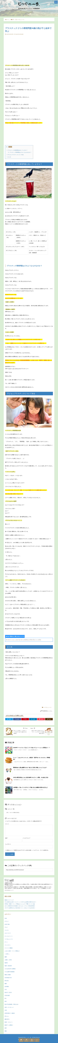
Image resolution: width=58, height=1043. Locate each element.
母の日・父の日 (8, 992)
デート (6, 942)
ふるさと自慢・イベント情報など (12, 951)
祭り (6, 998)
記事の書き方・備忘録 (10, 1013)
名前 (6, 838)
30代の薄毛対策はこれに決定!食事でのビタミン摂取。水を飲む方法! (30, 777)
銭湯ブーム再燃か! (9, 1025)
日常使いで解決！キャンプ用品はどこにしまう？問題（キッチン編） (20, 903)
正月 (6, 989)
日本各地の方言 (8, 977)
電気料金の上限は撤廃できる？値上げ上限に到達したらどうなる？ (30, 767)
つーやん (50, 711)
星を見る (7, 980)
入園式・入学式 (8, 959)
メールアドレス (26, 838)
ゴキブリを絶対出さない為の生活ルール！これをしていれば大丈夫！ (20, 907)
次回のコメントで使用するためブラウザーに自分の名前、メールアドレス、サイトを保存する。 (28, 850)
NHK (6, 918)
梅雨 (6, 983)
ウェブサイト (8, 844)
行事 (6, 1010)
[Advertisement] (29, 49)
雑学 (13, 19)
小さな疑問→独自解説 (9, 971)
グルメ (6, 927)
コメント (7, 823)
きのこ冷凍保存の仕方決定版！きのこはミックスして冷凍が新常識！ (20, 905)
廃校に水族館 (8, 974)
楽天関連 (7, 986)
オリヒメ (7, 921)
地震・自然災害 (8, 965)
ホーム (7, 19)
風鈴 (6, 1031)
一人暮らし (7, 953)
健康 (6, 956)
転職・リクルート (9, 1022)
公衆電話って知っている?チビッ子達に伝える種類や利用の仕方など (30, 787)
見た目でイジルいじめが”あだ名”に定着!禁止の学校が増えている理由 (23, 639)
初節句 (6, 962)
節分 (6, 1001)
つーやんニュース (20, 19)
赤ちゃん (7, 1016)
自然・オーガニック (9, 1007)
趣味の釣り (7, 1019)
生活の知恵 (7, 995)
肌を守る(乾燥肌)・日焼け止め (11, 1004)
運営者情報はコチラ (9, 890)
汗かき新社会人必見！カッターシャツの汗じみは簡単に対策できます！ (20, 902)
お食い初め (7, 924)
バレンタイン (8, 945)
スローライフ (8, 933)
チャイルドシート (9, 936)
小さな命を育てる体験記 (10, 968)
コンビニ (7, 930)
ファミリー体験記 (9, 948)
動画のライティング (9, 900)
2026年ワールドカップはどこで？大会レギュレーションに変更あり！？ (31, 747)
